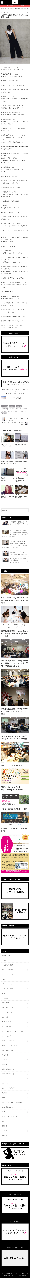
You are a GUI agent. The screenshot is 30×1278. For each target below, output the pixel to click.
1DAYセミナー (6, 955)
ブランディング (6, 1021)
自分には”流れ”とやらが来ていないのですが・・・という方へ (18, 560)
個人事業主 (12, 408)
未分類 (4, 1111)
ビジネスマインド (7, 1012)
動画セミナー (5, 1083)
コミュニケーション (7, 984)
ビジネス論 (5, 406)
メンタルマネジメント (8, 1050)
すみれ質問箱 (5, 1003)
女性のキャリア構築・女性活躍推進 (12, 1102)
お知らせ (4, 979)
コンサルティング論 (7, 988)
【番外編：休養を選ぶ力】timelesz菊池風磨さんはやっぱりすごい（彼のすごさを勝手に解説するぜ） (14, 544)
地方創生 (4, 1097)
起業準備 (19, 406)
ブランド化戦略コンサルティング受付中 (15, 5)
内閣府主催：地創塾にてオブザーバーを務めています (18, 524)
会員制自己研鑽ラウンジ (9, 1069)
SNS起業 (5, 408)
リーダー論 (5, 1055)
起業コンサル (23, 411)
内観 (3, 1078)
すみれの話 (5, 998)
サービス (4, 993)
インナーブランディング (9, 974)
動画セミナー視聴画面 (8, 1088)
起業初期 (4, 1126)
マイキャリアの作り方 (8, 1040)
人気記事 (4, 1064)
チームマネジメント (7, 1007)
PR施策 (4, 960)
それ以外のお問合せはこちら (15, 393)
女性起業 (25, 408)
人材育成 (4, 1059)
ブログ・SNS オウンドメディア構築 (12, 1031)
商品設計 (12, 406)
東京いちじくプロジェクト (9, 1116)
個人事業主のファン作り (9, 1074)
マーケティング (6, 1036)
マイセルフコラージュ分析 (9, 1045)
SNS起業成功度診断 (7, 965)
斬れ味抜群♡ (15, 411)
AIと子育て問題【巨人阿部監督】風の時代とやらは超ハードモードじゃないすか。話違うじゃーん (14, 533)
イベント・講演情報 (7, 969)
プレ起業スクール (7, 1026)
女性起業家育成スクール (8, 67)
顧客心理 (4, 1135)
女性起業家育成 (6, 411)
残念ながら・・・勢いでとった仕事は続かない (18, 553)
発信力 (4, 1121)
